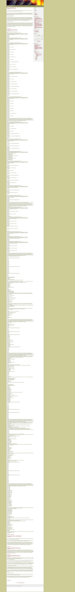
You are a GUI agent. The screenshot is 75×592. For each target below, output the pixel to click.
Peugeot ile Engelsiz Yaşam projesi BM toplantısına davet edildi (38, 28)
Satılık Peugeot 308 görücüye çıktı (13, 555)
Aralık (36, 57)
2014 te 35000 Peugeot (11, 8)
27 (38, 40)
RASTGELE (36, 43)
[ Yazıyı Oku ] (9, 28)
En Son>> (23, 582)
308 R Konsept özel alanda (38, 24)
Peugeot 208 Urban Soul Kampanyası (38, 45)
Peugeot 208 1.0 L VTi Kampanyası (37, 46)
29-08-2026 (38, 41)
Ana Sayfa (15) (36, 31)
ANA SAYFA (36, 14)
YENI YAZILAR (37, 16)
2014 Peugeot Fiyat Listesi (38, 18)
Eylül (36, 59)
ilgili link (12, 534)
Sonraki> (21, 582)
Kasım (36, 58)
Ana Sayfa (8, 30)
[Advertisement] (3, 15)
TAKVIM (36, 33)
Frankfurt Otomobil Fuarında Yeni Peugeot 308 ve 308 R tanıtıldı (38, 26)
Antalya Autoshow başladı (38, 47)
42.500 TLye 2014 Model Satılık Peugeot (38, 23)
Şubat (36, 53)
